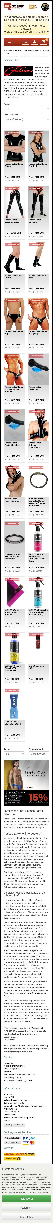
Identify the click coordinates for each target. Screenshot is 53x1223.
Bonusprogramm (11, 1069)
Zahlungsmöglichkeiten (14, 1103)
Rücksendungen (11, 1112)
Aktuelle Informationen (14, 1066)
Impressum (9, 1094)
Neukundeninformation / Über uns (19, 1074)
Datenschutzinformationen (16, 1100)
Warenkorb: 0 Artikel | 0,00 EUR (18, 1080)
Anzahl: (7, 104)
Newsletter (9, 1063)
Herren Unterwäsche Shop (27, 50)
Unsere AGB (9, 1097)
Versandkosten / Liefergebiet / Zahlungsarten (25, 1106)
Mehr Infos (26, 1216)
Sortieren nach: (11, 114)
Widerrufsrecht (10, 1109)
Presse (7, 1120)
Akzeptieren (27, 1198)
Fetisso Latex (10, 1114)
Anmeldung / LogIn (12, 1077)
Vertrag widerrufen (14, 1124)
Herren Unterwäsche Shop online (19, 1117)
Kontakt (7, 1071)
